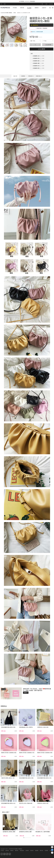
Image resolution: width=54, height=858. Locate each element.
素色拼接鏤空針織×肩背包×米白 (8, 803)
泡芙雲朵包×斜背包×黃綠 (9, 831)
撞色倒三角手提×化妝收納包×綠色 (44, 752)
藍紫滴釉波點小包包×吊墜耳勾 (26, 727)
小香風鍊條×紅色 (36, 65)
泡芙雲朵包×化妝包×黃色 (42, 727)
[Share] (52, 850)
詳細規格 (23, 76)
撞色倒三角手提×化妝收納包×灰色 (26, 752)
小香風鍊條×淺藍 (36, 63)
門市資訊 (2, 850)
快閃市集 (7, 850)
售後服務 (36, 850)
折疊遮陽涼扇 (35, 25)
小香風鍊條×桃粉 (36, 60)
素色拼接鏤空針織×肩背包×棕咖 (26, 778)
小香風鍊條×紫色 (36, 68)
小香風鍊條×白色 (36, 56)
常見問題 (46, 850)
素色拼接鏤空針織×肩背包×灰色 (44, 778)
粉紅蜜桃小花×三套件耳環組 (43, 831)
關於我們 (41, 850)
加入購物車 (42, 49)
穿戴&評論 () (39, 76)
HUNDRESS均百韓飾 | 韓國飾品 (6, 12)
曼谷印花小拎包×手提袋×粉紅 (25, 803)
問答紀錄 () (31, 76)
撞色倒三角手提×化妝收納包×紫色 (8, 752)
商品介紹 (15, 76)
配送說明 (31, 850)
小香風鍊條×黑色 (36, 58)
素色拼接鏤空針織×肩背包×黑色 (8, 727)
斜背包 (15, 12)
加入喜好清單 (48, 44)
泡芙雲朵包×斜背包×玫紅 (42, 803)
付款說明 (27, 850)
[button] (2, 29)
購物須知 (16, 850)
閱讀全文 (26, 692)
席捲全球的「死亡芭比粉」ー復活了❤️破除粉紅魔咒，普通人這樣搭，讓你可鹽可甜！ (37, 689)
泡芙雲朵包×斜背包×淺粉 (25, 831)
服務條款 (11, 850)
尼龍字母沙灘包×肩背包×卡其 (7, 778)
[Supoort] (52, 847)
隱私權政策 (22, 850)
